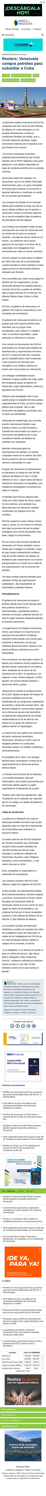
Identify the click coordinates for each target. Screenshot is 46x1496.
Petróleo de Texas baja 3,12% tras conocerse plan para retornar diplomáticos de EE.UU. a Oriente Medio (22, 1094)
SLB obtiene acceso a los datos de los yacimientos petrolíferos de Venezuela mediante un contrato (19, 1105)
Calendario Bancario (9, 1426)
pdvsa (36, 75)
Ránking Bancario (8, 1409)
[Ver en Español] (44, 2)
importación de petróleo (21, 75)
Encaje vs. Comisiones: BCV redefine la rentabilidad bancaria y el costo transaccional (22, 1220)
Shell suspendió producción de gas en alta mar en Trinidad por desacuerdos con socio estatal (23, 1138)
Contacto (37, 29)
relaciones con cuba (11, 80)
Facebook (32, 1013)
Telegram (7, 1013)
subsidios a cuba (28, 80)
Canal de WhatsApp (28, 1010)
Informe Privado (12, 29)
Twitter (23, 1013)
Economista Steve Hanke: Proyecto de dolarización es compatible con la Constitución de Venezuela (23, 1238)
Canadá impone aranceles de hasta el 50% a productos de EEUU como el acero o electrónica (22, 1343)
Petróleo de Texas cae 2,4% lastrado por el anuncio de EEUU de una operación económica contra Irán (21, 1148)
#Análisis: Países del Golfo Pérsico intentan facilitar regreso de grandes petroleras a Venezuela (22, 1128)
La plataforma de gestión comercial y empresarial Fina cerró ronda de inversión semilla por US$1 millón (21, 1332)
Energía (6, 75)
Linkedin (9, 1470)
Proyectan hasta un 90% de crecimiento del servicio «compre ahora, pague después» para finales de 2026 (23, 1321)
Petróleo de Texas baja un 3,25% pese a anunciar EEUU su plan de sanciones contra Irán (22, 1116)
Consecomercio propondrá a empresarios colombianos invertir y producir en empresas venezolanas (22, 1210)
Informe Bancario (8, 1415)
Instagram (16, 1013)
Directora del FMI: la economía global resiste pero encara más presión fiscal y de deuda (22, 1311)
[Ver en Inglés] (41, 2)
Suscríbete (26, 29)
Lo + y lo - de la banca (10, 1420)
